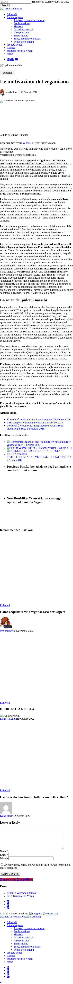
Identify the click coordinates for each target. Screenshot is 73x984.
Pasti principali (21, 940)
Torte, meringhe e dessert (27, 946)
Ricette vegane (15, 925)
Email (4, 854)
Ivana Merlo (6, 815)
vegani (26, 142)
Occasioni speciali (23, 937)
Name (4, 851)
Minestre (18, 934)
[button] (1, 982)
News (10, 961)
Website (4, 858)
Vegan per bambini (24, 949)
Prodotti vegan (14, 952)
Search (4, 5)
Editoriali (7, 72)
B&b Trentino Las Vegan (20, 896)
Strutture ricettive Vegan (20, 958)
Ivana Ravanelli (8, 718)
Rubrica (11, 955)
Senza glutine (21, 943)
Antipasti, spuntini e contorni (29, 928)
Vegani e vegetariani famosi (21, 892)
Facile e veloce (22, 931)
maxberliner (12, 92)
